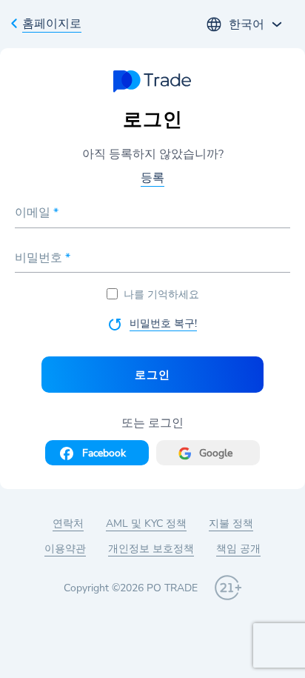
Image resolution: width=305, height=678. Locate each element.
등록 (152, 178)
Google (215, 453)
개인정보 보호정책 (151, 549)
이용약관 (65, 549)
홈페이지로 (51, 24)
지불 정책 (231, 523)
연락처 (68, 523)
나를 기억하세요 (161, 295)
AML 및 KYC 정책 (146, 523)
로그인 (152, 374)
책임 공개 (238, 549)
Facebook (104, 453)
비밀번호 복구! (163, 323)
